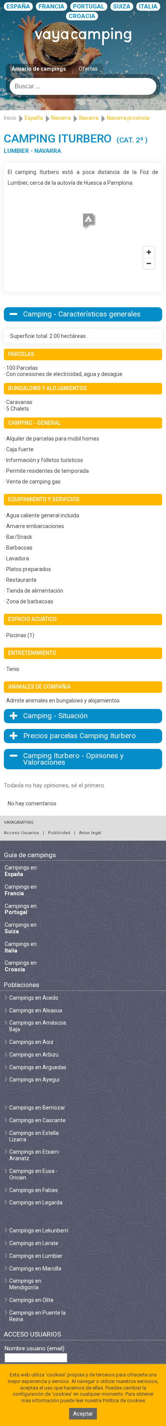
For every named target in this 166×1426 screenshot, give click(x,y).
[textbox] (83, 86)
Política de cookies (124, 1400)
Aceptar (83, 1413)
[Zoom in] (148, 252)
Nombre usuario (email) (34, 1348)
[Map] (83, 230)
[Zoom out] (148, 263)
